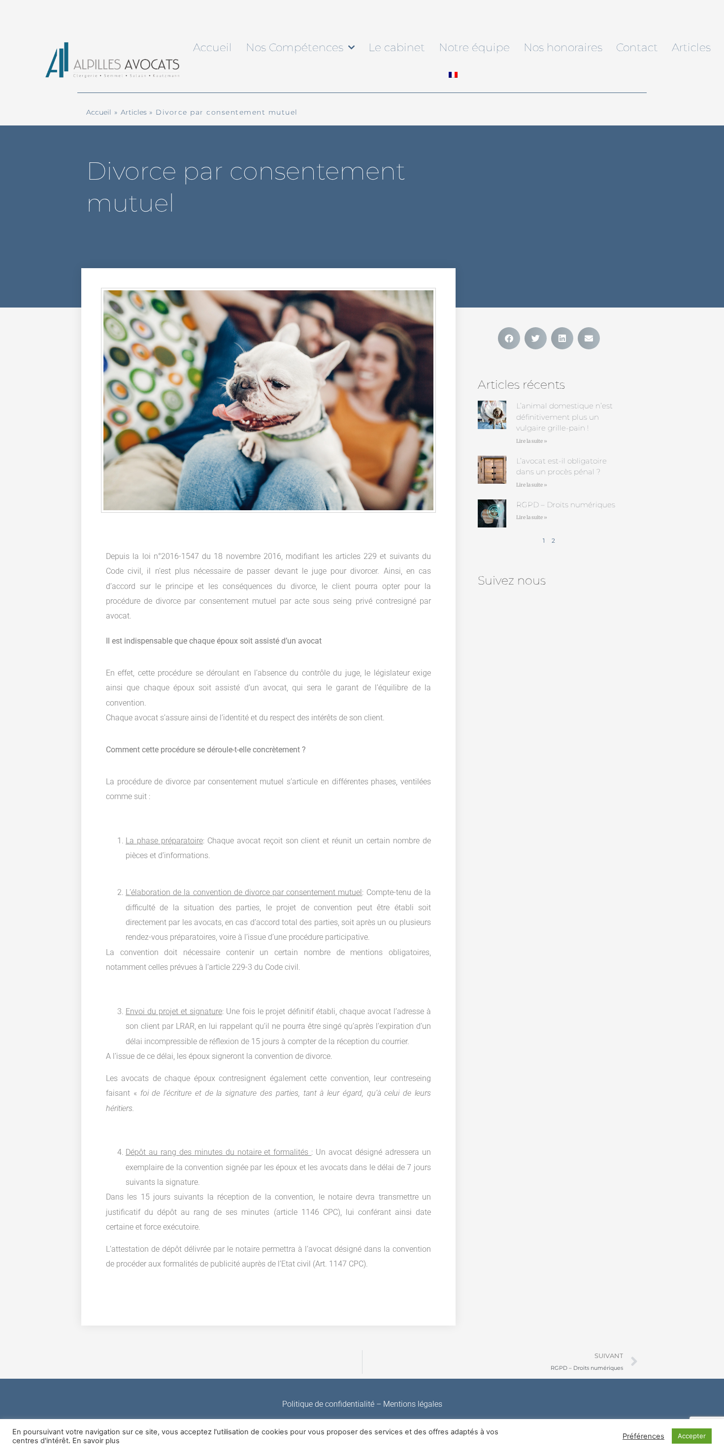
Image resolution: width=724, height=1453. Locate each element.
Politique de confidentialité (328, 1404)
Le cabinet (396, 47)
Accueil (212, 47)
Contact (637, 47)
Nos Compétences (294, 47)
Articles (691, 47)
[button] (509, 338)
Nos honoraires (563, 47)
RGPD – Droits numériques (565, 504)
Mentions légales (412, 1404)
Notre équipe (474, 47)
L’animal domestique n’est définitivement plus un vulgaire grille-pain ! (564, 417)
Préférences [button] (643, 1436)
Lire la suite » (531, 441)
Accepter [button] (692, 1436)
